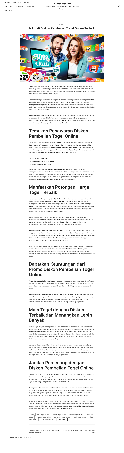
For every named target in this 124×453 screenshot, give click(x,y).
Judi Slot (27, 2)
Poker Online (8, 6)
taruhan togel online (47, 419)
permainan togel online (62, 417)
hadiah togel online (76, 414)
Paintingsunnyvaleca (62, 4)
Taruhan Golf (30, 6)
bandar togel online (59, 414)
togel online (62, 419)
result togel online (80, 417)
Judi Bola (7, 2)
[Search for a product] (119, 6)
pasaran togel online (44, 417)
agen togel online (43, 414)
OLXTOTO (27, 437)
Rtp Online (19, 6)
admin (67, 25)
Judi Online (17, 2)
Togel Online (8, 11)
